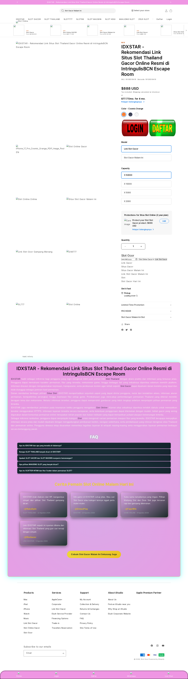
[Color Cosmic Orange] (123, 114)
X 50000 (128, 175)
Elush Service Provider (62, 614)
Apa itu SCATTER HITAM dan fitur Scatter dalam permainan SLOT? (45, 471)
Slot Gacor (125, 386)
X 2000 (127, 201)
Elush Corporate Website (119, 614)
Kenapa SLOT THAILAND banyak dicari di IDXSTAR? (40, 452)
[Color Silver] (137, 114)
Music (26, 618)
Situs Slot (52, 393)
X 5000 (127, 192)
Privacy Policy (86, 623)
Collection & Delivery (89, 604)
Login (56, 676)
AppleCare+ (57, 600)
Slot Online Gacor (32, 628)
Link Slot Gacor (131, 149)
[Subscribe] (63, 653)
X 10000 (128, 184)
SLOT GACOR (34, 19)
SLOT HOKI (110, 19)
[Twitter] (127, 330)
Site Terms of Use (88, 628)
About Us (112, 600)
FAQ (82, 618)
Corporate (56, 604)
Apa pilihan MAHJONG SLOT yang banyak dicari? (39, 464)
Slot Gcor (28, 633)
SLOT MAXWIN (94, 19)
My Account (85, 600)
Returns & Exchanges (89, 609)
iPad (25, 604)
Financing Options (60, 618)
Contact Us (85, 614)
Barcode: (141, 79)
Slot (80, 418)
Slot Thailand (112, 379)
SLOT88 (80, 19)
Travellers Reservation (62, 628)
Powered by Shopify (156, 659)
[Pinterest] (131, 330)
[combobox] (87, 10)
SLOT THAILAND (52, 19)
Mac (25, 600)
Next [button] (170, 2)
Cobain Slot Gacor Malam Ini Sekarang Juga (94, 554)
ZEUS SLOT (143, 19)
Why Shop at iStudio (117, 609)
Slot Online (101, 408)
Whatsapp (131, 676)
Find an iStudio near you (119, 604)
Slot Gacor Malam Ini (133, 157)
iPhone (27, 609)
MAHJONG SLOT (127, 19)
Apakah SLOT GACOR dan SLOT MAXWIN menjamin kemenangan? (46, 458)
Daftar (94, 676)
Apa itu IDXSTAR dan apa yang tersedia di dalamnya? (40, 446)
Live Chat (169, 676)
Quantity (125, 240)
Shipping (136, 92)
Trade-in (55, 623)
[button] (20, 19)
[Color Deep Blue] (130, 114)
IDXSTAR (20, 19)
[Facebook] (123, 330)
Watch (27, 614)
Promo (19, 676)
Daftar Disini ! (135, 2)
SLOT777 (68, 19)
